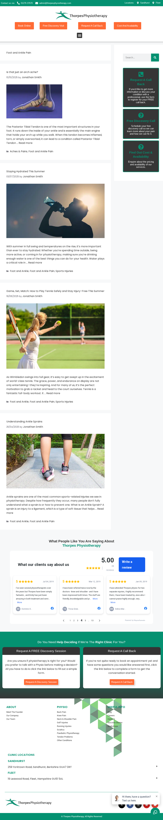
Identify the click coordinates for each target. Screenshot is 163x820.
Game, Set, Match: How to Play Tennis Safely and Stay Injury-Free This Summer (55, 291)
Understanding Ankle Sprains (24, 421)
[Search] (155, 58)
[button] (79, 35)
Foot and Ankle (19, 271)
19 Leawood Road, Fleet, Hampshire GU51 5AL (35, 779)
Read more (25, 143)
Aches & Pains (18, 151)
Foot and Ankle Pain (40, 151)
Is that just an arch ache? (22, 72)
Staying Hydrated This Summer (25, 171)
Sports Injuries (64, 271)
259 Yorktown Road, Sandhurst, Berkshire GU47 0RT (40, 767)
